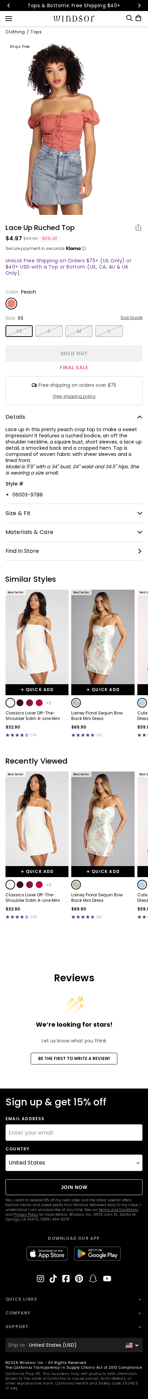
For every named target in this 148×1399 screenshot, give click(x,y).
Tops (36, 32)
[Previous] (9, 5)
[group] (59, 126)
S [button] (48, 331)
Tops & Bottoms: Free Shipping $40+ (74, 5)
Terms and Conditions (118, 1209)
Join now (74, 1187)
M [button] (79, 331)
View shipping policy (74, 396)
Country (18, 1149)
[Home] (74, 18)
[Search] (129, 18)
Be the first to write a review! (74, 1058)
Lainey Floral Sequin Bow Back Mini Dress (97, 715)
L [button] (109, 331)
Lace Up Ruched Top (40, 227)
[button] (10, 702)
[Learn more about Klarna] (84, 248)
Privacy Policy (26, 1214)
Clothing (15, 32)
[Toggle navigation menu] (8, 17)
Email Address (25, 1119)
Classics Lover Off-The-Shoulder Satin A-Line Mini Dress (33, 715)
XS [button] (19, 331)
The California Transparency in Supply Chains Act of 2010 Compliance (74, 1367)
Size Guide (131, 317)
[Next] (139, 5)
